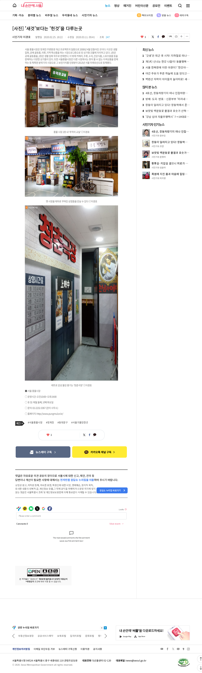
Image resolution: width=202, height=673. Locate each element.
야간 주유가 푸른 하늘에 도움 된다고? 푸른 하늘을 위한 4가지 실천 (166, 73)
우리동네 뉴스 (70, 15)
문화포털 (89, 635)
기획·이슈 (18, 15)
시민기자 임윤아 (159, 167)
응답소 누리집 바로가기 (110, 490)
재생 (105, 627)
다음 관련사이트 (106, 636)
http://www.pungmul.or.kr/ (50, 413)
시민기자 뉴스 (90, 15)
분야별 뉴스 (34, 15)
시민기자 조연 (158, 146)
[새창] (43, 452)
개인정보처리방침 (21, 649)
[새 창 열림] (183, 658)
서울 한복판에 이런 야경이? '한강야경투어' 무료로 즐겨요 (166, 67)
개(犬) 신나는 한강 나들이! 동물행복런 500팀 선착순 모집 (166, 61)
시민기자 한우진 (159, 135)
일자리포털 (75, 635)
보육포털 (61, 635)
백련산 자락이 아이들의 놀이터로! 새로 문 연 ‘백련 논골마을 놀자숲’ (166, 79)
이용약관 (85, 649)
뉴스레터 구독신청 (68, 649)
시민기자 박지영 (159, 178)
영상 (116, 5)
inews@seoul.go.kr (135, 660)
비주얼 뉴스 (51, 15)
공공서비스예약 (45, 635)
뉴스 (107, 5)
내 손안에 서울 (32, 4)
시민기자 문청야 (159, 156)
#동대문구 (63, 422)
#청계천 (50, 422)
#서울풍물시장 (35, 422)
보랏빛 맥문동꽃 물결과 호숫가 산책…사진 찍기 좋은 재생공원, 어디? (166, 110)
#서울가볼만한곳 (79, 422)
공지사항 (97, 649)
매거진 (127, 5)
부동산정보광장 (26, 635)
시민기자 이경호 (21, 37)
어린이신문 (141, 5)
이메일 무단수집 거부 (44, 649)
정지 (101, 627)
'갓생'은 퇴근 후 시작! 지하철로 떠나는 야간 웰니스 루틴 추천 (166, 55)
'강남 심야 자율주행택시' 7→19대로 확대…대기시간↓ (166, 116)
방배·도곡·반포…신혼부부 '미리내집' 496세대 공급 (166, 99)
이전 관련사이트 (13, 636)
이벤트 (168, 5)
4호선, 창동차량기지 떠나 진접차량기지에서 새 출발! (166, 93)
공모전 (156, 5)
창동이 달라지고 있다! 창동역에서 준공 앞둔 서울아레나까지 (166, 104)
